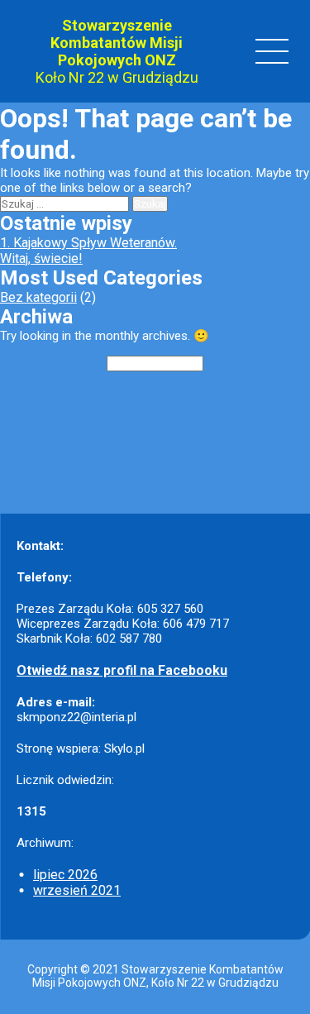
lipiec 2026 (65, 874)
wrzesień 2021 (77, 890)
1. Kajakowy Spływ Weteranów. (88, 243)
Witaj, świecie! (41, 258)
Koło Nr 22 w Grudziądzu (117, 77)
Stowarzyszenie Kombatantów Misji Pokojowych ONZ (116, 43)
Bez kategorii (38, 297)
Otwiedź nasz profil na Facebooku (122, 670)
